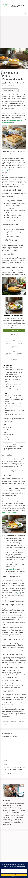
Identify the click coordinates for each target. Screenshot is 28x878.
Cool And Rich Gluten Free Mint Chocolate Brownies (13, 721)
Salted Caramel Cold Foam (9, 512)
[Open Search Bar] (26, 14)
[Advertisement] (14, 31)
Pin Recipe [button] (15, 335)
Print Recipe (15, 330)
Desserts (5, 719)
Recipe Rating (5, 736)
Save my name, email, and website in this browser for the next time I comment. (14, 768)
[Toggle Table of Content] (15, 90)
